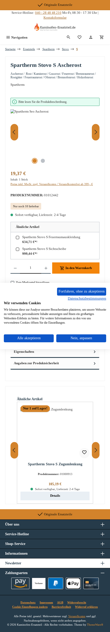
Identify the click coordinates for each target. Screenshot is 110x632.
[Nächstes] (96, 132)
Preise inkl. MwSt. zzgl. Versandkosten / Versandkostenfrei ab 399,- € (51, 184)
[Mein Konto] (90, 37)
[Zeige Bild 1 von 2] (34, 161)
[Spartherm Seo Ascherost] (55, 138)
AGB (60, 602)
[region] (55, 132)
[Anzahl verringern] (15, 268)
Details (55, 495)
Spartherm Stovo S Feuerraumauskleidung (51, 237)
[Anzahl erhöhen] (46, 268)
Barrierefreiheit (61, 606)
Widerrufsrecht (76, 602)
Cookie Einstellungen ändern (30, 606)
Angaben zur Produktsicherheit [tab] (36, 363)
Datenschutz (28, 602)
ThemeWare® (95, 624)
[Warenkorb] (101, 37)
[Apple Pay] (73, 583)
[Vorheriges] (14, 132)
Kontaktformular (55, 17)
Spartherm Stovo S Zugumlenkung (55, 464)
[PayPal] (55, 583)
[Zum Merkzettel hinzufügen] (84, 453)
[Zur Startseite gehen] (55, 27)
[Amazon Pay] (20, 583)
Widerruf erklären (86, 606)
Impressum (46, 602)
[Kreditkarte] (90, 583)
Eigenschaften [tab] (24, 352)
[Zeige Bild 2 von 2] (43, 161)
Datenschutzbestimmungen (87, 298)
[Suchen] (68, 37)
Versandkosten (76, 616)
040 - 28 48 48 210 (48, 13)
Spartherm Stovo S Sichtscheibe (44, 249)
